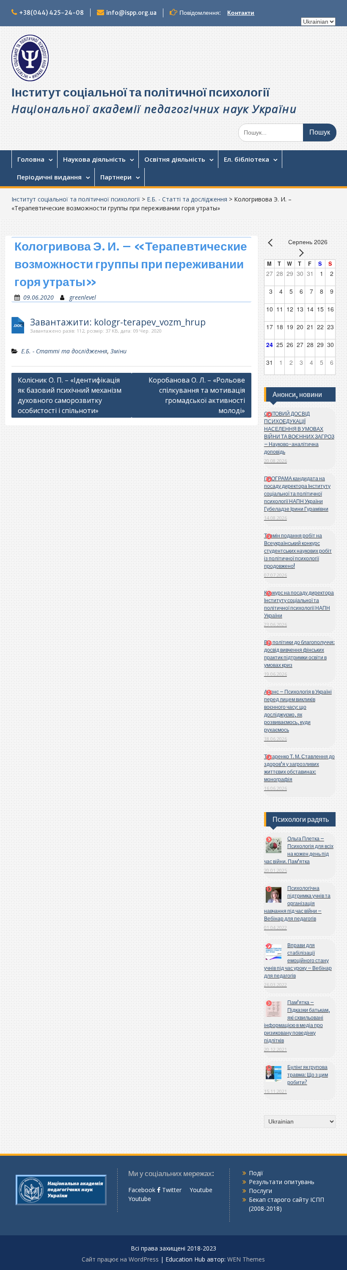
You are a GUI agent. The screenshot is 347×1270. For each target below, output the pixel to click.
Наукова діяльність (94, 159)
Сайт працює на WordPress (120, 1259)
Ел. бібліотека (246, 159)
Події (256, 1173)
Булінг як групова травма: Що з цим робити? (307, 1074)
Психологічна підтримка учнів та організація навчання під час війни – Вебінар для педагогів (297, 903)
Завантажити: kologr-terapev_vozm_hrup (118, 322)
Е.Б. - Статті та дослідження (187, 199)
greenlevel (82, 297)
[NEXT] (300, 253)
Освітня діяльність (174, 159)
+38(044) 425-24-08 (51, 13)
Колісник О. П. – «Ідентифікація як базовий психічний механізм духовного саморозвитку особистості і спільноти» (69, 395)
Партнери (116, 177)
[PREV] (272, 242)
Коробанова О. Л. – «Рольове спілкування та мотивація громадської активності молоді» (197, 395)
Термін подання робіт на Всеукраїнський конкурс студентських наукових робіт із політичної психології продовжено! (298, 550)
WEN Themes (246, 1259)
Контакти (240, 13)
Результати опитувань (281, 1182)
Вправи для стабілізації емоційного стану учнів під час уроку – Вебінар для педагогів (298, 960)
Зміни (118, 351)
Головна (30, 159)
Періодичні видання (49, 177)
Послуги (260, 1191)
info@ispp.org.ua (131, 13)
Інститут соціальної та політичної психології (140, 92)
